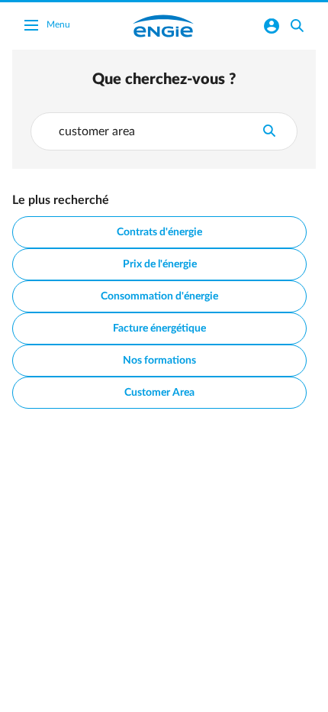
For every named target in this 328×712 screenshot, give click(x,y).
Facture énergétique (159, 328)
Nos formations (159, 360)
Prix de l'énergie (160, 264)
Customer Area (159, 392)
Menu (58, 24)
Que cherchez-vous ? (164, 79)
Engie (163, 26)
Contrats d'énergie (159, 232)
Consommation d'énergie (159, 296)
